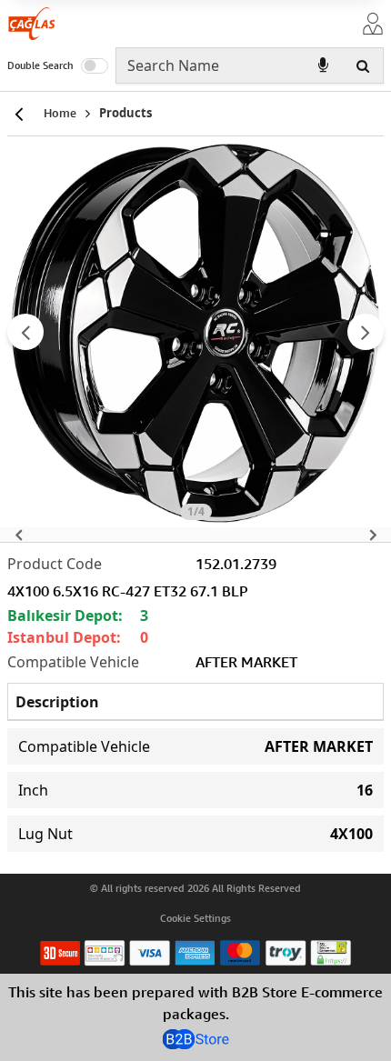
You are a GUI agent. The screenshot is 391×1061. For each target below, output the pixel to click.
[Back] (18, 113)
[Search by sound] (323, 65)
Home (60, 113)
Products (125, 113)
